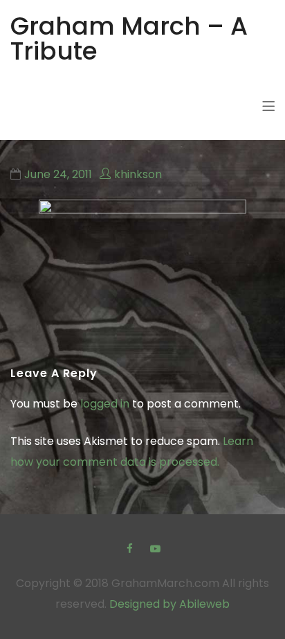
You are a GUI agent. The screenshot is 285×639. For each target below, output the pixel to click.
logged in (104, 404)
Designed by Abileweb (169, 604)
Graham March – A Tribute (129, 38)
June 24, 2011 (58, 174)
